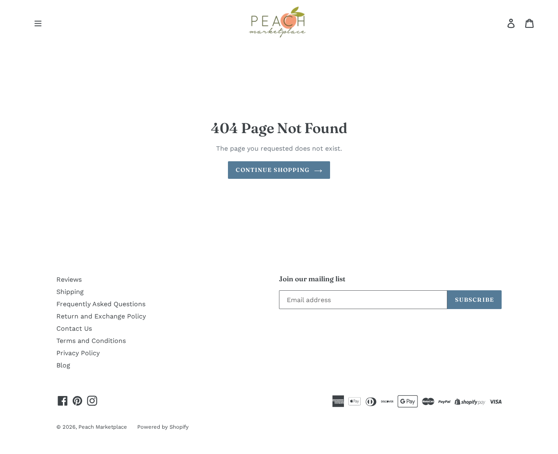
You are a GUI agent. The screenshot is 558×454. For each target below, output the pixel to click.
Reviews (69, 279)
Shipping (70, 292)
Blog (63, 365)
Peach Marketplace (102, 427)
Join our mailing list (312, 279)
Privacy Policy (78, 353)
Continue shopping (273, 170)
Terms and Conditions (91, 341)
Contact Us (74, 328)
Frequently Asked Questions (100, 304)
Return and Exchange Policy (101, 316)
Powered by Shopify (163, 427)
